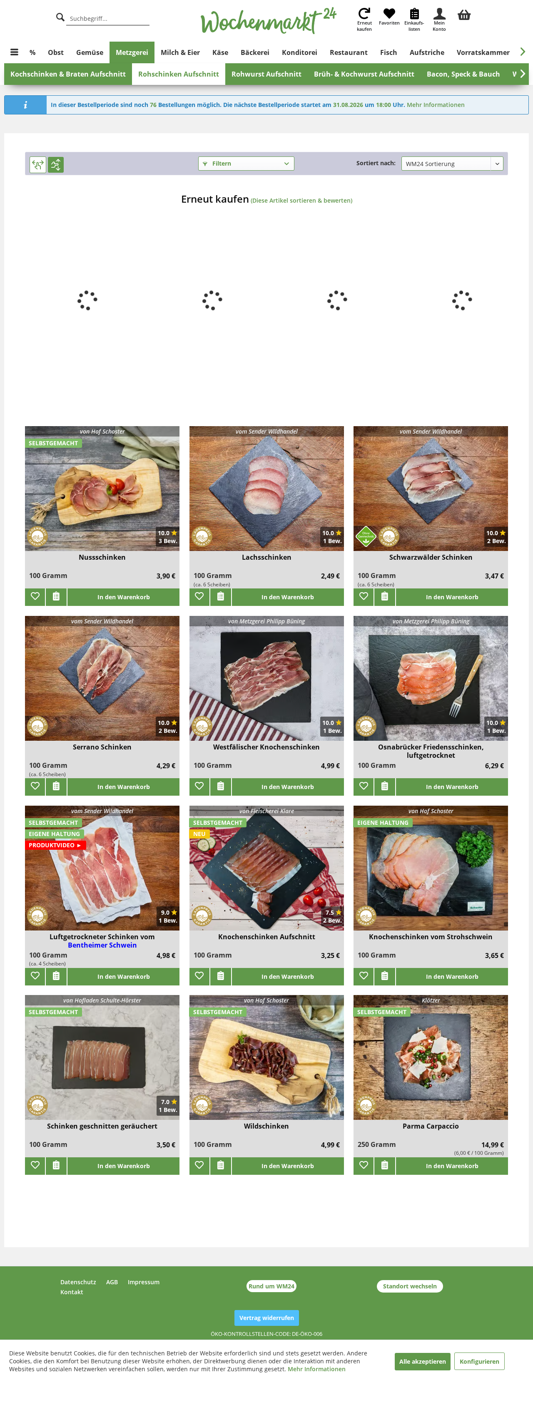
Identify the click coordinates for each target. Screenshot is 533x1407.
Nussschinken (102, 557)
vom (267, 431)
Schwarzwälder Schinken (431, 557)
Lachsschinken (266, 557)
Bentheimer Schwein (102, 945)
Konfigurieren (479, 1361)
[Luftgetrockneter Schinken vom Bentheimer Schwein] (102, 873)
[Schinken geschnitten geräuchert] (102, 1062)
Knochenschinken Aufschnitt (266, 937)
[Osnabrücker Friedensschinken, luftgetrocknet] (431, 683)
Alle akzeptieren (422, 1361)
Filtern (221, 163)
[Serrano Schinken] (102, 683)
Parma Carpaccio (431, 1126)
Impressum (143, 1282)
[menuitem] (464, 14)
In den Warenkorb (123, 597)
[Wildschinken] (266, 1062)
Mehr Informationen (436, 105)
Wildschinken (266, 1126)
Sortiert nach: (376, 163)
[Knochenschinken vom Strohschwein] (431, 873)
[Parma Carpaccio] (431, 1062)
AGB (112, 1282)
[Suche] (60, 16)
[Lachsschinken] (266, 494)
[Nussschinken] (102, 494)
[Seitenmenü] (14, 52)
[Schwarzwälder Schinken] (431, 494)
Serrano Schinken (102, 747)
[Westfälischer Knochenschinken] (266, 683)
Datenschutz (78, 1282)
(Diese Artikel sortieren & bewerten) (301, 200)
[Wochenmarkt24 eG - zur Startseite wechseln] (269, 21)
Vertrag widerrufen (266, 1318)
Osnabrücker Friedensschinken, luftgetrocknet (431, 751)
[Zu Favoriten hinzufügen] (35, 597)
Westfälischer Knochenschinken (266, 747)
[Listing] (56, 165)
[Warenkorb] (464, 14)
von (102, 431)
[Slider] (38, 164)
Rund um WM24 (271, 1286)
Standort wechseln (410, 1286)
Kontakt (71, 1292)
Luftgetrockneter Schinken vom (102, 936)
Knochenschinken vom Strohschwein (431, 937)
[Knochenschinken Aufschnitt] (266, 873)
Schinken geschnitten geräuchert (102, 1126)
